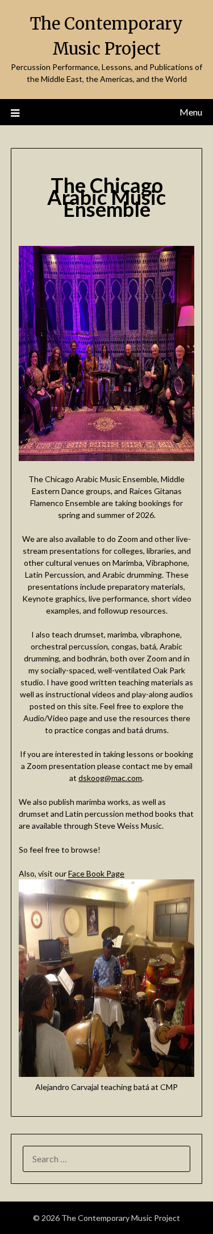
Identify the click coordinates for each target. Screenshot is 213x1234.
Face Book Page (96, 873)
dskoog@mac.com (110, 778)
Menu (190, 111)
